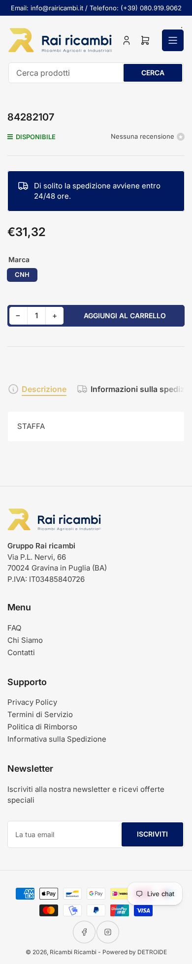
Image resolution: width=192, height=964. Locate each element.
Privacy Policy (32, 702)
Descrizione (44, 389)
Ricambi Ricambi (73, 952)
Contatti (21, 652)
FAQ (14, 628)
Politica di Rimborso (42, 726)
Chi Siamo (25, 640)
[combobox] (96, 72)
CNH (22, 274)
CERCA (152, 72)
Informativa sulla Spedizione (56, 739)
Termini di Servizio (40, 714)
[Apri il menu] (173, 40)
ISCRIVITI (152, 834)
